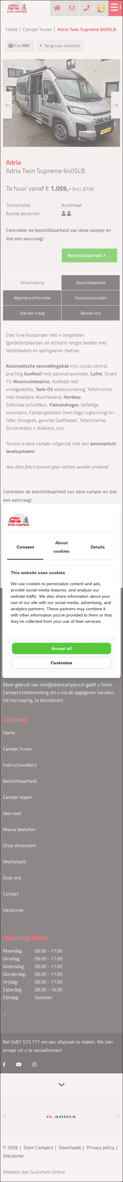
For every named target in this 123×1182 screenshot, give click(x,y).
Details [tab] (98, 547)
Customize (61, 662)
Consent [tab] (25, 547)
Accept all (61, 648)
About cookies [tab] (61, 547)
